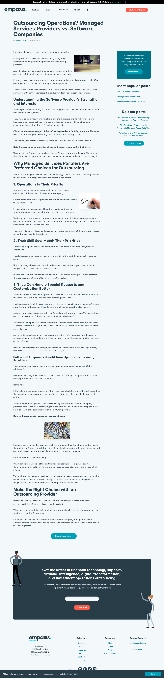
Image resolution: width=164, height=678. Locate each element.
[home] (15, 10)
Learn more (116, 2)
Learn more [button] (72, 674)
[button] (36, 10)
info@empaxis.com (138, 643)
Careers (110, 647)
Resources (63, 10)
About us (82, 650)
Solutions (82, 643)
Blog (110, 643)
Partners (82, 653)
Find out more (133, 72)
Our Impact (82, 660)
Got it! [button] (153, 674)
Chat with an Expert (137, 10)
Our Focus (82, 657)
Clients (82, 647)
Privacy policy (110, 653)
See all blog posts (134, 143)
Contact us (137, 649)
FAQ (110, 650)
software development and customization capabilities (46, 351)
